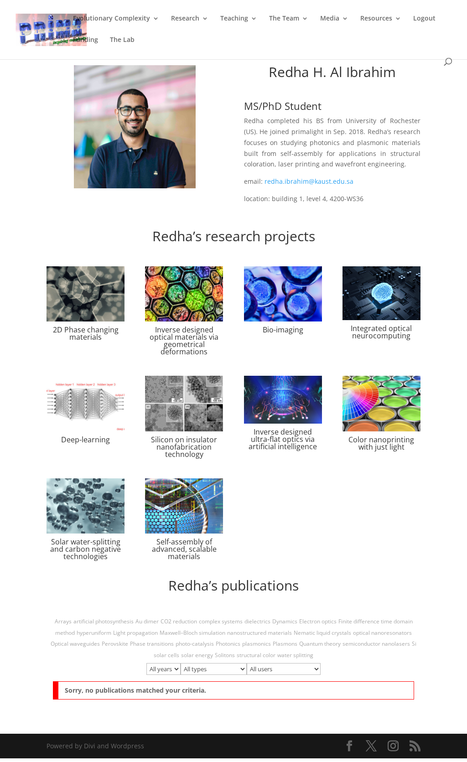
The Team (284, 18)
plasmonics (256, 644)
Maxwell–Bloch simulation (192, 633)
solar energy (197, 655)
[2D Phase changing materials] (86, 293)
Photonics (228, 644)
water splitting (295, 655)
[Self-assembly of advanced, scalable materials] (184, 506)
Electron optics (318, 621)
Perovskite (115, 644)
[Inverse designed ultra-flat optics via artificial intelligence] (283, 400)
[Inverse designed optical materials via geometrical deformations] (184, 293)
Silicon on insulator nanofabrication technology (184, 447)
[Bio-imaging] (283, 293)
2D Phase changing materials (86, 333)
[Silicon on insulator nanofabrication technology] (184, 403)
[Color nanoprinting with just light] (381, 403)
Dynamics (284, 621)
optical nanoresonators (382, 633)
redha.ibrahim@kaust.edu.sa (309, 181)
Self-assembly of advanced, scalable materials (184, 549)
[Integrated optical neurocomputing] (381, 293)
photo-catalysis (195, 644)
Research (185, 18)
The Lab (122, 40)
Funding (85, 40)
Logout (424, 18)
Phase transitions (152, 644)
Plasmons (285, 644)
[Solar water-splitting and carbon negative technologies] (86, 506)
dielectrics (257, 621)
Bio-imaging (283, 330)
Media (329, 18)
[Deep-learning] (86, 403)
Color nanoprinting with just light (381, 443)
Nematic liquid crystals (322, 633)
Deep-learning (85, 440)
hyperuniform (94, 633)
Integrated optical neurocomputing (381, 332)
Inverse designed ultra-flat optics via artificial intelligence (283, 439)
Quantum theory (320, 644)
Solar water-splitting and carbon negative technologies (85, 549)
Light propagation (135, 633)
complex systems (221, 621)
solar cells (166, 655)
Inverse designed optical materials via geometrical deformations (184, 341)
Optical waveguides (75, 644)
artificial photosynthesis (103, 621)
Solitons (225, 655)
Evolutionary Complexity (111, 18)
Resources (376, 18)
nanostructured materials (259, 633)
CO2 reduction (179, 621)
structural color (256, 655)
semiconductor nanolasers (376, 644)
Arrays (63, 621)
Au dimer (147, 621)
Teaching (234, 18)
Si (414, 644)
